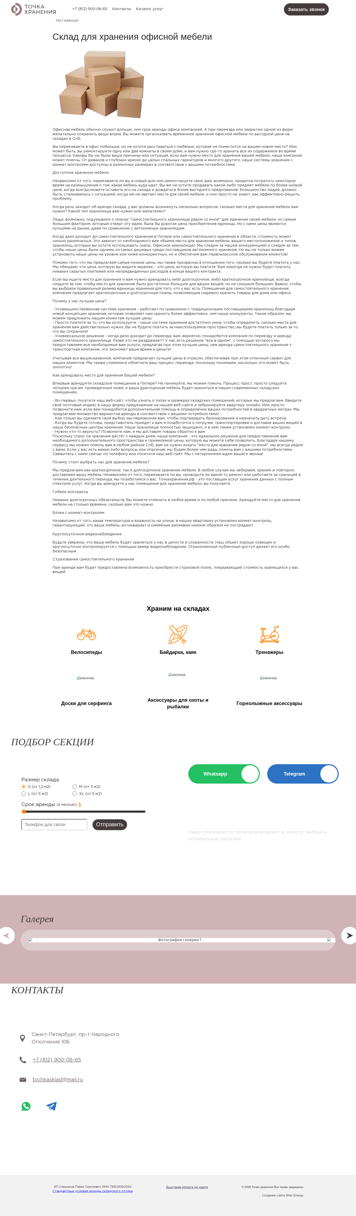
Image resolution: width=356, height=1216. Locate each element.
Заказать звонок (306, 9)
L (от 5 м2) (38, 794)
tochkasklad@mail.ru (58, 1079)
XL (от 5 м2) (90, 794)
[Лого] (33, 9)
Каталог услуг (149, 9)
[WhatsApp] (26, 1106)
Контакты (121, 9)
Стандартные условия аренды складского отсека (93, 1191)
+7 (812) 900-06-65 (89, 9)
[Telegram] (51, 1106)
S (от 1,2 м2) (39, 787)
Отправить (109, 824)
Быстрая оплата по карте (187, 1187)
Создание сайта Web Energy (282, 1195)
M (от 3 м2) (89, 787)
